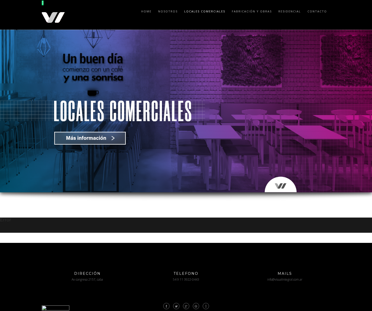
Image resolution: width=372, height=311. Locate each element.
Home (146, 11)
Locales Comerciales (204, 11)
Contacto (317, 11)
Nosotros (168, 11)
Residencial (289, 11)
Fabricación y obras (252, 11)
